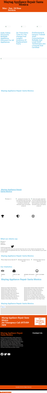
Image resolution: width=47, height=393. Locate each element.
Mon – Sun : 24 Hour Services (11, 9)
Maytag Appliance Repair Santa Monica (11, 191)
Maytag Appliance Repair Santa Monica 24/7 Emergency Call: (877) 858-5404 (15, 321)
